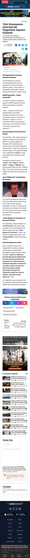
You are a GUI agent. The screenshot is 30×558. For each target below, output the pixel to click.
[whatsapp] (23, 49)
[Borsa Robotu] (15, 291)
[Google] (9, 514)
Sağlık (20, 523)
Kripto (20, 527)
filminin (20, 232)
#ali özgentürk (20, 307)
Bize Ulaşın (12, 555)
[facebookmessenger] (19, 45)
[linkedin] (26, 49)
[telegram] (26, 45)
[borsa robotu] (15, 13)
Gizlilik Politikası (19, 555)
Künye (26, 555)
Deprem (20, 541)
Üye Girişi (26, 1)
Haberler (5, 21)
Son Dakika (10, 519)
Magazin (20, 534)
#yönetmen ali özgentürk (10, 314)
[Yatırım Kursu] (15, 358)
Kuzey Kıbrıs (20, 530)
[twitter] (23, 45)
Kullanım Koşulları (5, 555)
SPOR (19, 519)
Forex (10, 527)
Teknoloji (10, 530)
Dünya (10, 523)
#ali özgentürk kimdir (9, 311)
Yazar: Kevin (6, 67)
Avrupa (20, 538)
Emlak (10, 534)
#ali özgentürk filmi (8, 307)
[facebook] (16, 45)
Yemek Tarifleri (10, 541)
